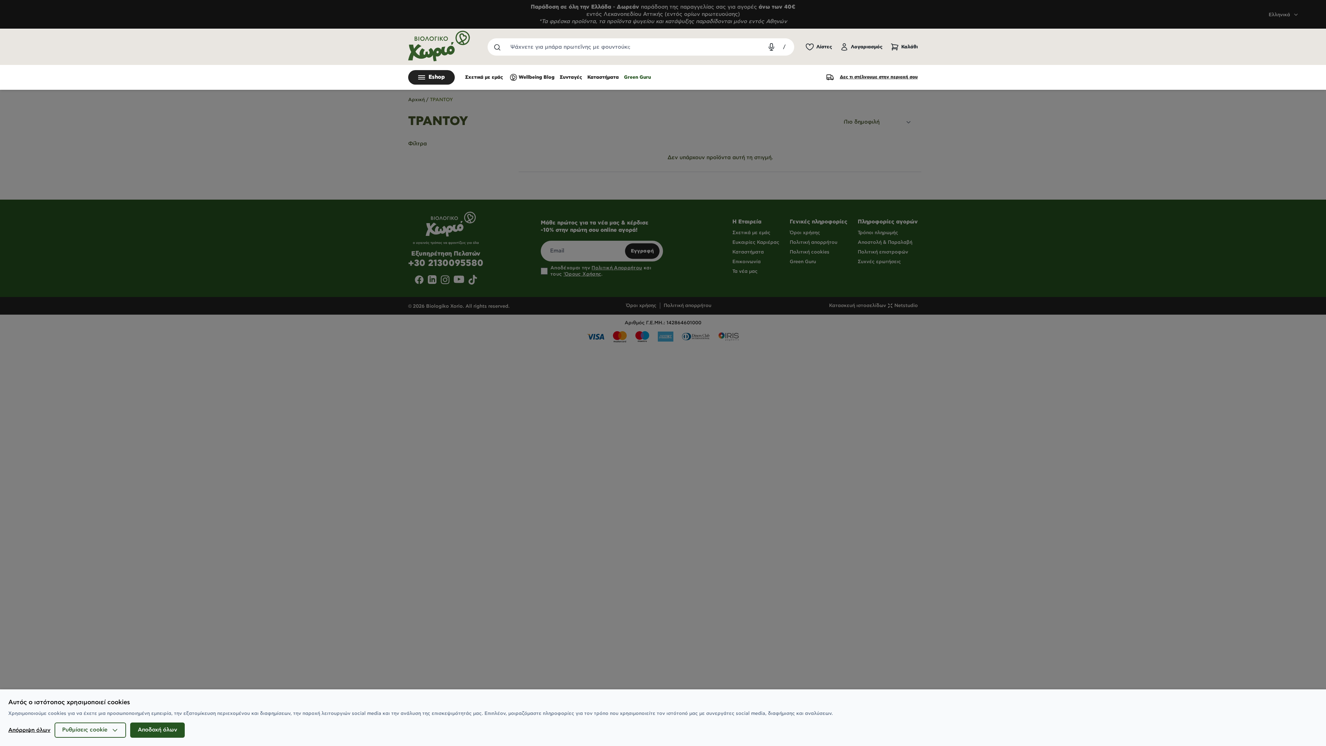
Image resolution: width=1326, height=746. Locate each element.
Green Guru (637, 77)
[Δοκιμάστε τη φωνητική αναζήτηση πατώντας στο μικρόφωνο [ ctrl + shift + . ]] (771, 47)
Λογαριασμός (867, 47)
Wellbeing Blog (537, 77)
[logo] (439, 46)
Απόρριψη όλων (29, 730)
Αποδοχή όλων (157, 730)
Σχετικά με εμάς (484, 77)
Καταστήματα (603, 77)
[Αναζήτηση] (497, 47)
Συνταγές (571, 77)
